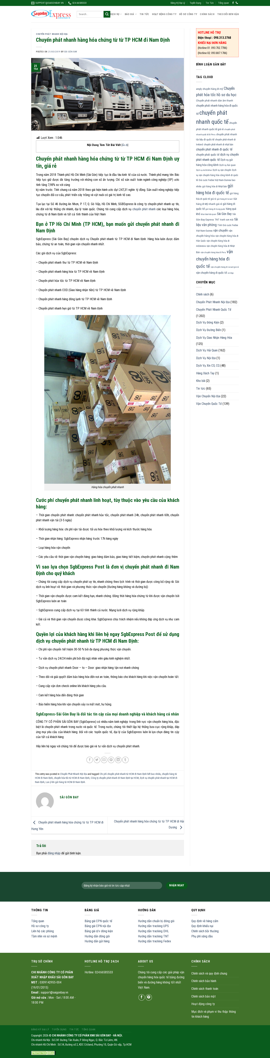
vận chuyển (220, 230)
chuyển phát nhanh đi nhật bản (218, 144)
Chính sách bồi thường (205, 931)
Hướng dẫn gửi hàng (97, 941)
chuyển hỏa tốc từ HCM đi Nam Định (72, 777)
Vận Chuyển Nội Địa (208, 396)
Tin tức (200, 388)
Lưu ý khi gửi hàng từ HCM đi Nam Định (65, 782)
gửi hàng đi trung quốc (215, 209)
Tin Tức (210, 2)
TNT (217, 219)
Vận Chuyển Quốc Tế (209, 404)
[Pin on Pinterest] (111, 760)
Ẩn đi (125, 145)
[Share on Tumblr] (125, 760)
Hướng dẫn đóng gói (97, 936)
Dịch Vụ (114, 14)
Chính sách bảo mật (203, 996)
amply (199, 89)
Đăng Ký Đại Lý (178, 2)
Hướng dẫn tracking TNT (153, 936)
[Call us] (237, 3)
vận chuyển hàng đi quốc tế (211, 272)
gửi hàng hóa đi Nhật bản (214, 186)
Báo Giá (129, 14)
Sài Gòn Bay (224, 214)
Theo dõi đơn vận (228, 14)
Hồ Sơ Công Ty (188, 14)
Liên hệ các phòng (42, 931)
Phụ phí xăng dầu (202, 936)
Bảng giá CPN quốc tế (98, 921)
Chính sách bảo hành (203, 981)
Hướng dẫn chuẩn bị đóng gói (156, 921)
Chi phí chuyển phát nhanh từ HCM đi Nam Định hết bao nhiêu (130, 773)
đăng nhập (54, 853)
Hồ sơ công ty (40, 926)
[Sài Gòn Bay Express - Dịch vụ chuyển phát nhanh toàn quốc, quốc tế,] (51, 14)
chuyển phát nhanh (144, 209)
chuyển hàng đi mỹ (213, 88)
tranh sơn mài (226, 219)
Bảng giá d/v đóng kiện (99, 931)
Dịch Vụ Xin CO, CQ (208, 365)
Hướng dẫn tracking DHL (153, 931)
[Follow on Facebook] (233, 3)
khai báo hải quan (208, 214)
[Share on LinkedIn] (118, 760)
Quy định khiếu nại (202, 926)
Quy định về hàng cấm (204, 921)
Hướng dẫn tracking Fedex (154, 941)
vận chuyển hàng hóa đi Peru (213, 252)
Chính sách (207, 14)
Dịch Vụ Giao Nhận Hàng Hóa (214, 338)
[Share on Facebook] (89, 760)
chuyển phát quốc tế (207, 154)
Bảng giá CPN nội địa (98, 926)
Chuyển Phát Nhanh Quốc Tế (213, 309)
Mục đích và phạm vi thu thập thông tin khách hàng (213, 1014)
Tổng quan (223, 2)
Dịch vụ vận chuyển (222, 170)
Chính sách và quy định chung (209, 973)
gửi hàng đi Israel (225, 199)
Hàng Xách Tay (205, 373)
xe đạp (230, 273)
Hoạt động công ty (164, 14)
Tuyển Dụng (195, 2)
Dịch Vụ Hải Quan (207, 350)
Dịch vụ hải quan (227, 165)
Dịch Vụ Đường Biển (208, 330)
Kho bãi (200, 381)
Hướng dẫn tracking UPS (153, 926)
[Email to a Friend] (104, 760)
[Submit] (107, 14)
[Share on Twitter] (97, 760)
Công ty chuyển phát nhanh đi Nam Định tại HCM (115, 777)
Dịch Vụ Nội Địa (206, 358)
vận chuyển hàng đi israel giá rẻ (225, 267)
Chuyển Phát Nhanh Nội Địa (52, 34)
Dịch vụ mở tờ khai (204, 170)
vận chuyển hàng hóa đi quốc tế (214, 259)
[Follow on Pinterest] (148, 997)
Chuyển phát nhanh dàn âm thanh (214, 100)
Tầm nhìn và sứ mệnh (44, 936)
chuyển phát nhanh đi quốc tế (214, 149)
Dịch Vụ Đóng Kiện (207, 322)
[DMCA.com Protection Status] (43, 1052)
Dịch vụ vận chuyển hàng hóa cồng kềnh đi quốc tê (217, 175)
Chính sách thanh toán (204, 989)
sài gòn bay (70, 51)
